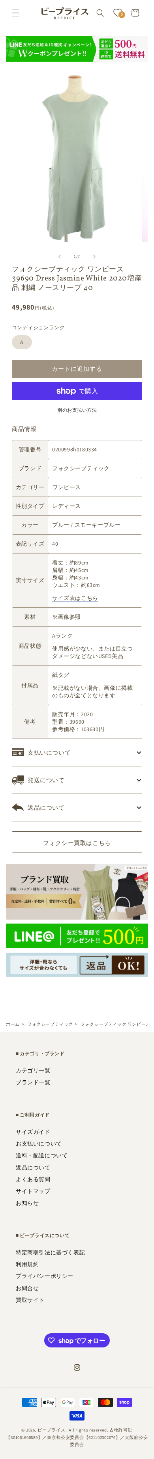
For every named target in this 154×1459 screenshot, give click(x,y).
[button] (15, 13)
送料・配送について (42, 1155)
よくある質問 (33, 1179)
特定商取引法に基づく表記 (50, 1252)
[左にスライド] (59, 256)
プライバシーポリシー (44, 1275)
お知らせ (27, 1202)
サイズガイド (33, 1131)
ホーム (13, 1024)
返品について (33, 1167)
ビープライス (51, 1430)
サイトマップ (33, 1191)
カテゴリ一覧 (33, 1070)
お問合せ (27, 1288)
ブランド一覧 (33, 1082)
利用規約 (27, 1264)
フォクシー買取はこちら (77, 843)
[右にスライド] (94, 256)
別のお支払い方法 (77, 410)
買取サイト (30, 1299)
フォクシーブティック (50, 1024)
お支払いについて (39, 1143)
